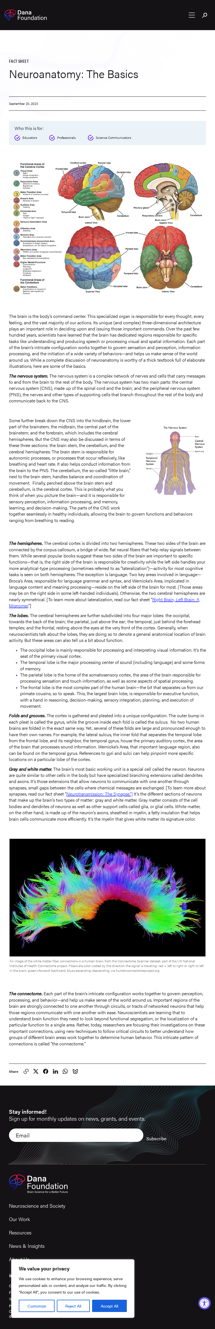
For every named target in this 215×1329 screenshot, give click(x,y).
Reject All (73, 1306)
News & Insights (27, 1245)
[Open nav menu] (192, 15)
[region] (72, 1288)
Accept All (109, 1306)
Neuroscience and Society (37, 1205)
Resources (20, 1232)
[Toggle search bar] (205, 15)
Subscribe (156, 1138)
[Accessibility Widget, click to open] (204, 1303)
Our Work (19, 1219)
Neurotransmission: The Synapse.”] (99, 794)
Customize (36, 1306)
